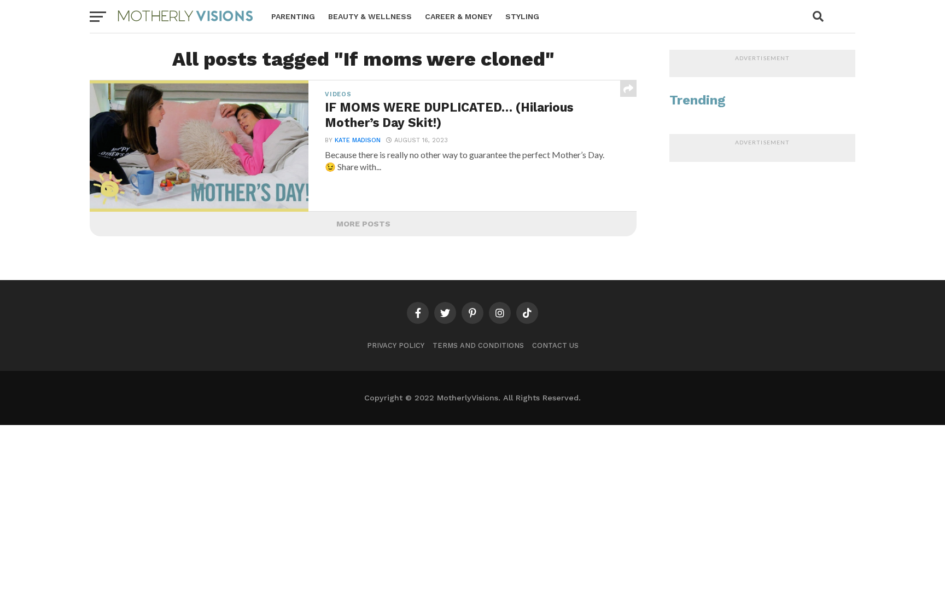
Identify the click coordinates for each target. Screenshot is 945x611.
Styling (522, 16)
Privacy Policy (395, 345)
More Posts (363, 223)
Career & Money (458, 16)
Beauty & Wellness (370, 16)
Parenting (293, 16)
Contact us (555, 345)
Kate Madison (358, 140)
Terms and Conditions (478, 345)
